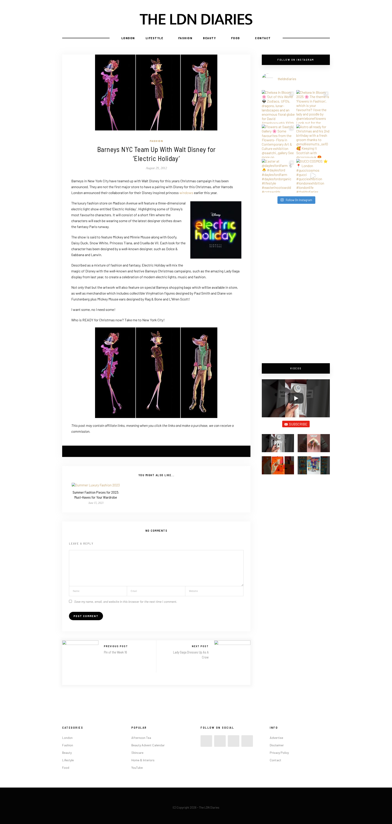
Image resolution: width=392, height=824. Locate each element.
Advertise (276, 738)
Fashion (185, 38)
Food (235, 38)
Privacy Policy (279, 752)
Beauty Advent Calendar (148, 745)
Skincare (137, 752)
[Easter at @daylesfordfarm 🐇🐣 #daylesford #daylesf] (278, 175)
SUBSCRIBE (298, 424)
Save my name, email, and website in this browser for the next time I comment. (125, 601)
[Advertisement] (296, 284)
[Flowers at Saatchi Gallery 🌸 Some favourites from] (278, 141)
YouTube (137, 767)
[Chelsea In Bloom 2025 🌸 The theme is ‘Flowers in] (313, 107)
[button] (278, 445)
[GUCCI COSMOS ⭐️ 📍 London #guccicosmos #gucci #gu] (313, 175)
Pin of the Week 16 (115, 652)
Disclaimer (277, 745)
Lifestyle (154, 38)
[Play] (296, 398)
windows (186, 192)
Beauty (209, 38)
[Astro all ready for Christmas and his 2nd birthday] (313, 141)
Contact (263, 38)
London (128, 38)
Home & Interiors (142, 760)
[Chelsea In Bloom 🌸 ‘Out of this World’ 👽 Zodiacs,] (278, 107)
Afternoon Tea (141, 738)
